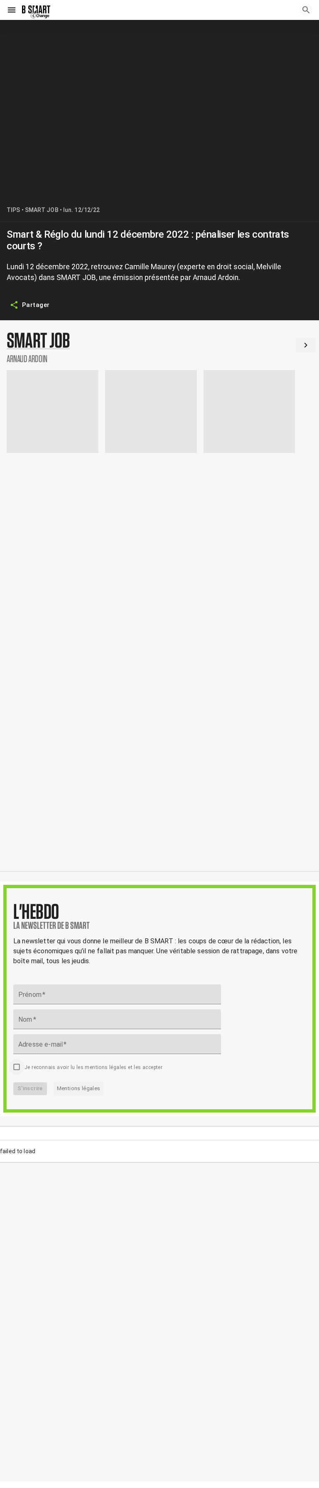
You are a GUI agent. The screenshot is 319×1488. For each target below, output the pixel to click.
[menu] (12, 10)
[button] (159, 347)
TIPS (13, 210)
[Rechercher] (306, 10)
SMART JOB (42, 210)
